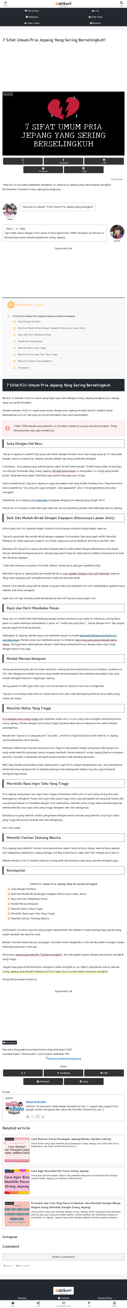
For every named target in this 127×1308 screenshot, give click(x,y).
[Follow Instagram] (38, 1117)
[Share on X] (21, 971)
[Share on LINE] (77, 980)
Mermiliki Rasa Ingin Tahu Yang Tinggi (37, 354)
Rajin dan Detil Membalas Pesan (34, 334)
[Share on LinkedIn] (49, 988)
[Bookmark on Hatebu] (49, 980)
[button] (84, 169)
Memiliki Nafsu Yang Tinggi (32, 348)
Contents (23, 304)
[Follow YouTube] (43, 1117)
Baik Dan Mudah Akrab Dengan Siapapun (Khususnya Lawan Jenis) (52, 328)
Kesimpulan (24, 367)
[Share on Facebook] (21, 980)
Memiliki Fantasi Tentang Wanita (35, 361)
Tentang (22, 1298)
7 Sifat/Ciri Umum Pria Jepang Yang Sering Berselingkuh (43, 316)
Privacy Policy (105, 1298)
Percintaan (11, 1042)
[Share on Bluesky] (77, 971)
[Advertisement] (63, 66)
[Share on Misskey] (106, 971)
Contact (64, 1298)
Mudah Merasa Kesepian (30, 341)
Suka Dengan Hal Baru (29, 321)
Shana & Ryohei (36, 1102)
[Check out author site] (28, 1117)
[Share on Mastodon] (49, 971)
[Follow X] (33, 1117)
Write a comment (63, 1256)
